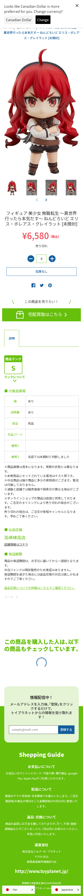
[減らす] (30, 258)
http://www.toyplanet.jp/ (41, 871)
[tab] (11, 338)
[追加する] (52, 258)
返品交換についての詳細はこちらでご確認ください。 (40, 588)
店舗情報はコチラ (16, 544)
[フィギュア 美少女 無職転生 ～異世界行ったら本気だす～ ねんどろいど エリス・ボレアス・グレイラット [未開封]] (12, 187)
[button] (46, 199)
